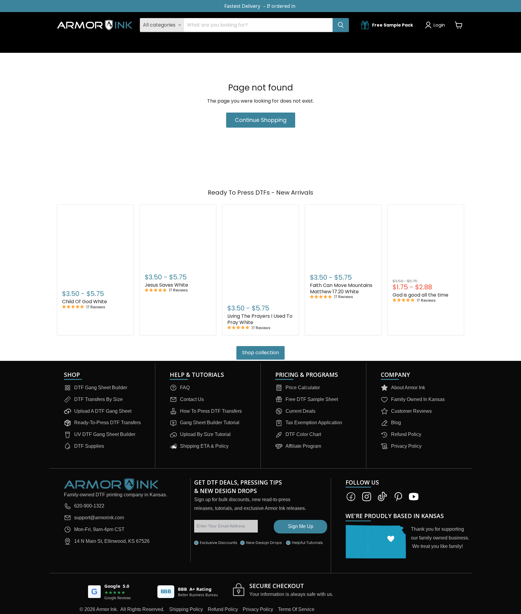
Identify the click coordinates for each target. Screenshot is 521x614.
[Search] (341, 25)
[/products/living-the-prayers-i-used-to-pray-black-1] (260, 254)
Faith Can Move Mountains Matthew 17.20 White (341, 288)
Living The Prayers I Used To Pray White (259, 319)
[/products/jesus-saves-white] (178, 238)
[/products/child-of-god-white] (95, 247)
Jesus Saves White (166, 285)
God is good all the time (420, 294)
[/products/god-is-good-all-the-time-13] (426, 243)
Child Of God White (84, 301)
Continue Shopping (260, 120)
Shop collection (260, 352)
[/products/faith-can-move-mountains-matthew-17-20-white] (343, 238)
